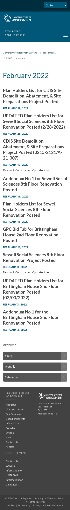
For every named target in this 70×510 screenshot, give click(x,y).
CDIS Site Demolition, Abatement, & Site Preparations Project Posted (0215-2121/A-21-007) (33, 149)
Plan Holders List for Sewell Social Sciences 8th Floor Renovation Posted (29, 209)
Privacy (37, 505)
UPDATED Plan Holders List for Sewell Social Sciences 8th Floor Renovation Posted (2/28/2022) (34, 121)
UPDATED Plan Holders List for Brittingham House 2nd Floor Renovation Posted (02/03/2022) (33, 289)
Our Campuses (14, 414)
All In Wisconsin (14, 409)
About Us (11, 404)
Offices (10, 433)
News (9, 437)
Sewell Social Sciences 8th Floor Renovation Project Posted (34, 257)
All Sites (10, 447)
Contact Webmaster (53, 505)
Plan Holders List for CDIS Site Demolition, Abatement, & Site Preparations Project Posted (32, 96)
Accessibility (24, 505)
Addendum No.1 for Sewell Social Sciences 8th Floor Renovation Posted (35, 184)
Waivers (10, 466)
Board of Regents (15, 418)
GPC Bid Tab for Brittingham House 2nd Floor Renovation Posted (30, 234)
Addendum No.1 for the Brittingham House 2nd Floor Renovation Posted (31, 317)
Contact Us (12, 442)
